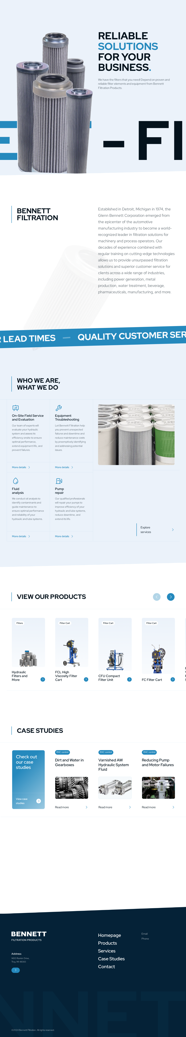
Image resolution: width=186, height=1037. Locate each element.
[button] (171, 597)
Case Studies (111, 959)
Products (107, 943)
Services (107, 951)
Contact (106, 966)
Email (144, 933)
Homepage (109, 935)
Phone (145, 938)
